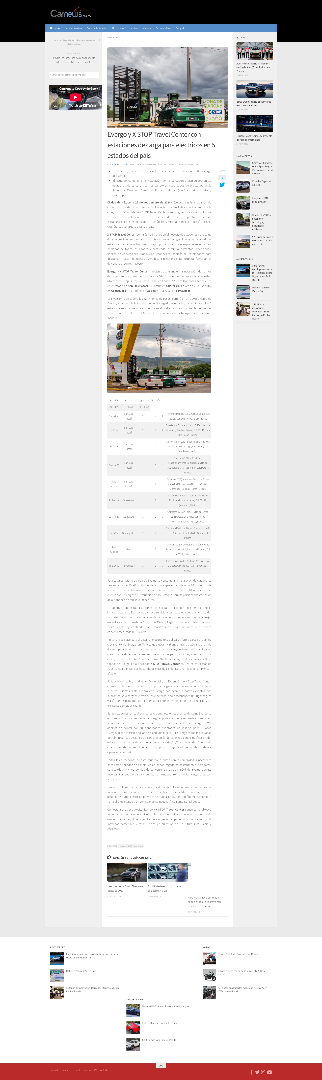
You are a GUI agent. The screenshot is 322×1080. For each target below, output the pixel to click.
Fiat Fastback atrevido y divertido (159, 1023)
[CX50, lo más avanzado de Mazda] (133, 1044)
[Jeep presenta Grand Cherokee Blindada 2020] (127, 872)
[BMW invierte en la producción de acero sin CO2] (168, 872)
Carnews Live (163, 28)
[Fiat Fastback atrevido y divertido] (133, 1027)
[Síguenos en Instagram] (263, 1072)
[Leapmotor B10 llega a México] (243, 203)
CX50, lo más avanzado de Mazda (159, 1040)
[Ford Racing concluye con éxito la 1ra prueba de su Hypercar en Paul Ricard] (243, 270)
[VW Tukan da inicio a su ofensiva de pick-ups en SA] (243, 241)
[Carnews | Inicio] (71, 12)
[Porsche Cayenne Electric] (243, 186)
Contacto (104, 1070)
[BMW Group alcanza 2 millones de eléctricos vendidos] (254, 89)
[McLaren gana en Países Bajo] (243, 292)
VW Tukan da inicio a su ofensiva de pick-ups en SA (262, 240)
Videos (147, 28)
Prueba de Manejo (97, 28)
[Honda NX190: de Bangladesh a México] (209, 958)
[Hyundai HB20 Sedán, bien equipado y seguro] (133, 1010)
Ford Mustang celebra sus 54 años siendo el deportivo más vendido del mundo (204, 902)
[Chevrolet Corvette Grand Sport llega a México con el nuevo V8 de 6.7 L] (243, 167)
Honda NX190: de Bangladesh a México (238, 954)
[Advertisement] (74, 168)
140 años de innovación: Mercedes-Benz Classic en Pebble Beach (261, 311)
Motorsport (119, 28)
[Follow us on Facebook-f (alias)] (251, 1072)
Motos (134, 28)
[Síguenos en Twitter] (257, 1072)
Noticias (55, 28)
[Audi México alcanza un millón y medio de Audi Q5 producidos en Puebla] (254, 51)
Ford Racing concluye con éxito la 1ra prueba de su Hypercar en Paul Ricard (262, 272)
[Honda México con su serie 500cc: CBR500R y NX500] (209, 975)
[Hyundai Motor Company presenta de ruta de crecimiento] (254, 123)
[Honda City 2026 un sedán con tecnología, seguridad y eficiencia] (243, 219)
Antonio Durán (120, 164)
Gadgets (180, 28)
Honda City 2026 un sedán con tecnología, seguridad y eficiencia (262, 222)
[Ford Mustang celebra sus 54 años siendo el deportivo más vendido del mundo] (208, 878)
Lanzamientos (73, 28)
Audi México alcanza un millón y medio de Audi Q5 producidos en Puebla (253, 67)
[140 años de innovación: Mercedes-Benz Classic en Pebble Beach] (243, 309)
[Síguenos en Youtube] (269, 1072)
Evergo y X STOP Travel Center (131, 846)
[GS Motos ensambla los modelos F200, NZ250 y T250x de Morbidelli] (209, 992)
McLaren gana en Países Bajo (81, 971)
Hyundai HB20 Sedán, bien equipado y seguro (166, 1006)
